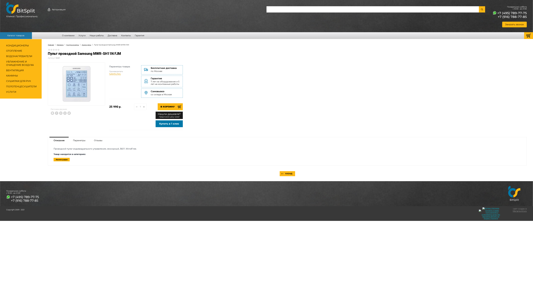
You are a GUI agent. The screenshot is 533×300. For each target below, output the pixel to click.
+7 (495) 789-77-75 (512, 13)
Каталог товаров (15, 35)
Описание (59, 140)
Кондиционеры (72, 45)
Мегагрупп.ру (520, 211)
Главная (51, 45)
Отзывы (98, 140)
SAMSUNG (115, 74)
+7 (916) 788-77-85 (512, 17)
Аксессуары (86, 45)
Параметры (79, 140)
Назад (288, 173)
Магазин (60, 45)
